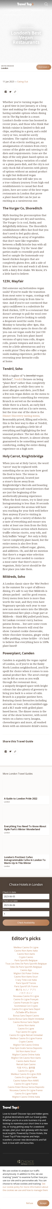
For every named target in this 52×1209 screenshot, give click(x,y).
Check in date (9, 892)
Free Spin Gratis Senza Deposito (26, 1048)
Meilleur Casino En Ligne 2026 (26, 1074)
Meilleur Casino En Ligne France (26, 1038)
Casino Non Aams (26, 953)
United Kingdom (7, 66)
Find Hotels (43, 67)
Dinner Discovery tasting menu (21, 415)
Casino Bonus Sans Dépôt (26, 1022)
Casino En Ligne (26, 1028)
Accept (43, 1203)
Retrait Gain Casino (26, 1064)
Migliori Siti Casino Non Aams (26, 1057)
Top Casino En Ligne (26, 1031)
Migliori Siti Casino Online (26, 1044)
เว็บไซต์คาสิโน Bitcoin (26, 1012)
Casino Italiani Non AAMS (26, 1080)
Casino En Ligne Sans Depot (26, 1009)
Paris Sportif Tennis (26, 983)
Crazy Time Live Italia (26, 979)
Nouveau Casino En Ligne (26, 996)
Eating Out (22, 81)
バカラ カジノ (26, 992)
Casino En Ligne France (26, 1083)
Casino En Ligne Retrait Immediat (26, 1035)
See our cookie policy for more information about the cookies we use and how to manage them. (25, 1187)
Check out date (10, 900)
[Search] (47, 4)
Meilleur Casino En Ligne (26, 947)
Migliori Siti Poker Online (26, 973)
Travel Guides (14, 10)
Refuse (29, 1203)
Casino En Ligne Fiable (26, 1077)
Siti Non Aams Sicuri (26, 1051)
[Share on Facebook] (6, 92)
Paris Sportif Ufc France (26, 986)
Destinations (37, 10)
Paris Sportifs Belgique (26, 960)
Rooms (6, 909)
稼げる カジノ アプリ (26, 989)
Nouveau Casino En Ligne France (26, 1090)
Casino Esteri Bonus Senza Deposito (26, 1087)
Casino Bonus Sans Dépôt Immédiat (26, 1018)
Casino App (26, 970)
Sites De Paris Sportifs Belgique (26, 966)
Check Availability (26, 922)
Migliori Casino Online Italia (26, 1054)
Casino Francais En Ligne (26, 1002)
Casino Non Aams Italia (26, 950)
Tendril (18, 379)
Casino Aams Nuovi (26, 1061)
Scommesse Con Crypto (26, 1005)
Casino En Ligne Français (26, 999)
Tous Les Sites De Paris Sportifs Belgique (26, 963)
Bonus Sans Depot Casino (26, 1015)
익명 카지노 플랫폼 (26, 1067)
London (4, 68)
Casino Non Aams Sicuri (26, 976)
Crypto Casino (26, 957)
